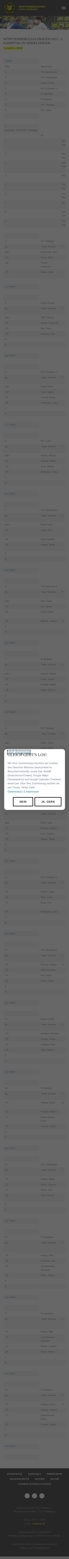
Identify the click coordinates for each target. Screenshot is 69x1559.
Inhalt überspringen (19, 752)
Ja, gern (48, 801)
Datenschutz (15, 791)
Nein (22, 801)
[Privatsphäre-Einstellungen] (60, 754)
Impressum (32, 791)
